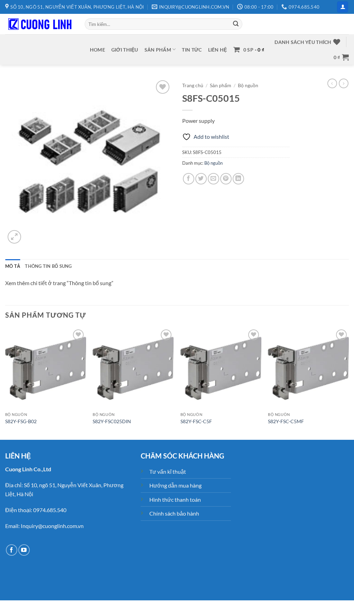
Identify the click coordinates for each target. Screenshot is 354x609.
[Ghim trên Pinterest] (226, 178)
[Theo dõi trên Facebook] (11, 550)
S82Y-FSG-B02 (21, 421)
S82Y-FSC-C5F (196, 421)
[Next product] (332, 83)
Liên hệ (217, 50)
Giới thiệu (124, 50)
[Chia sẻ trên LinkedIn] (238, 178)
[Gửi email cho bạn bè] (213, 178)
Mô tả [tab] (12, 266)
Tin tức (192, 50)
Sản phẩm (158, 50)
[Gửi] (236, 24)
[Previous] (5, 383)
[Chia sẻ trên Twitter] (201, 178)
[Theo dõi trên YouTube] (24, 550)
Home (97, 50)
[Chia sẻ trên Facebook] (188, 178)
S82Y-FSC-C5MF (286, 421)
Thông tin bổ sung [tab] (48, 266)
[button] (342, 7)
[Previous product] (343, 83)
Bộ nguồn (248, 85)
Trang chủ (192, 85)
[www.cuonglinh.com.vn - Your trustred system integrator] (39, 24)
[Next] (348, 383)
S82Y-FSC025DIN (112, 421)
